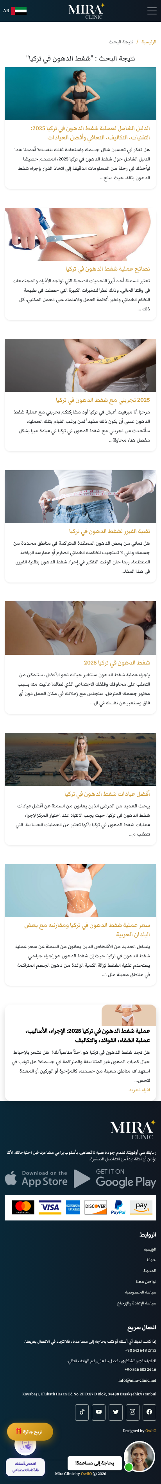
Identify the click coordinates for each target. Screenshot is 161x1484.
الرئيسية (150, 1249)
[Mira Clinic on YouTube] (99, 1412)
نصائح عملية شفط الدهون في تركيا (108, 268)
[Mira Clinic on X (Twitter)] (115, 1412)
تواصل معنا (146, 1281)
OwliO (150, 1430)
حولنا (151, 1259)
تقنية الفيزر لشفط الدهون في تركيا (109, 531)
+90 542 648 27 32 (140, 1350)
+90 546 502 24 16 (140, 1369)
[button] (139, 1456)
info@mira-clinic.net (137, 1380)
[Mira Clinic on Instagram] (133, 1412)
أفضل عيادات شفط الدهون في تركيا (107, 793)
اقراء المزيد (139, 1090)
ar (6, 10)
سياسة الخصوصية (140, 1292)
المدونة (149, 1270)
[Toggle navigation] (152, 11)
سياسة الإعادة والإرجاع (136, 1303)
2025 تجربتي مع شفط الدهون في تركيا (103, 399)
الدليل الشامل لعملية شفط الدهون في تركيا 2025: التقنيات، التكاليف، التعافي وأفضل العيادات (90, 132)
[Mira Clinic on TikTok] (82, 1412)
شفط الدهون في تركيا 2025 (117, 662)
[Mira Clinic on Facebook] (149, 1412)
